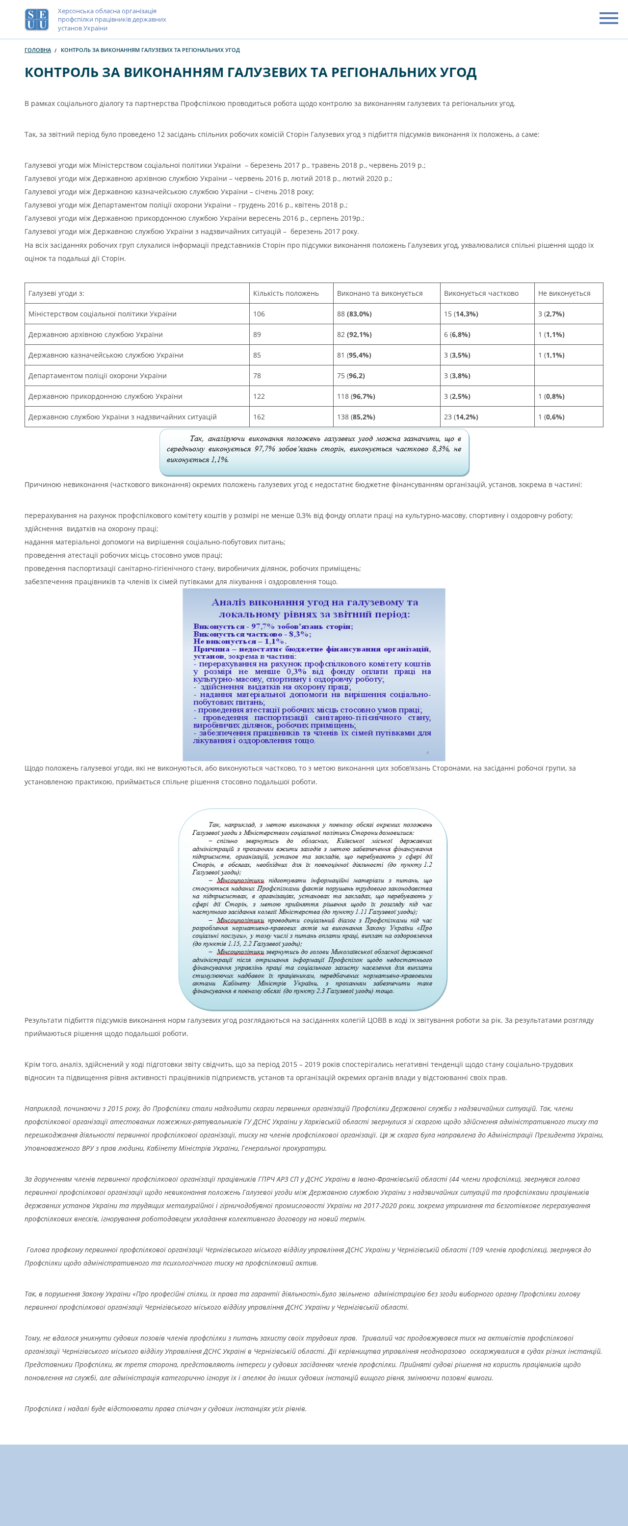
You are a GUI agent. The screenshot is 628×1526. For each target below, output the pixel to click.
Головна (38, 49)
